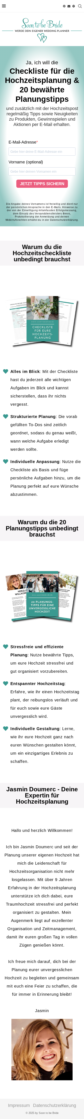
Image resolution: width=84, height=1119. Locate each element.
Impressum (19, 1105)
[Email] (68, 6)
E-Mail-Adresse (22, 142)
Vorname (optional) (26, 162)
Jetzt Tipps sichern (42, 183)
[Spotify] (73, 6)
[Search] (80, 6)
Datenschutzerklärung (64, 220)
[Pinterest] (64, 6)
